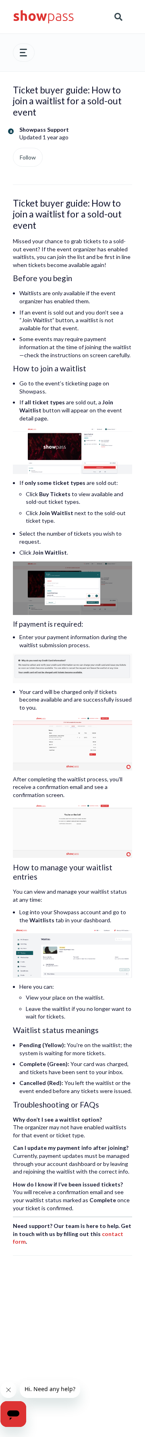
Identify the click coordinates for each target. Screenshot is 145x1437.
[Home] (43, 17)
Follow (28, 157)
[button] (24, 52)
